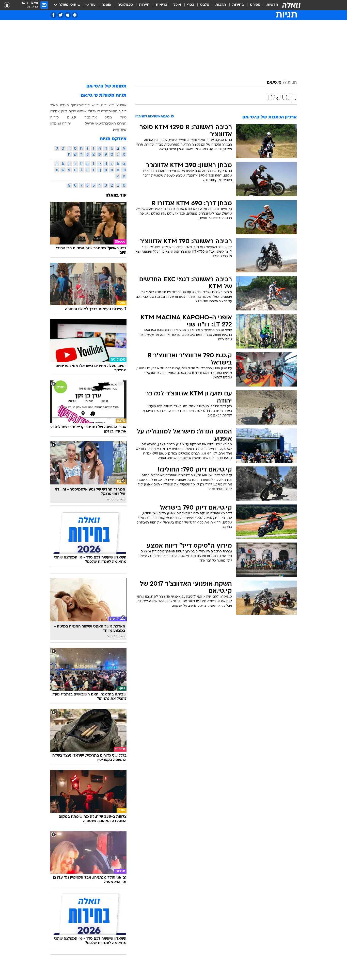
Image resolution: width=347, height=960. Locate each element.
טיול (123, 117)
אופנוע (122, 105)
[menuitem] (269, 5)
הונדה (64, 105)
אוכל (177, 5)
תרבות (220, 5)
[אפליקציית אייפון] (68, 15)
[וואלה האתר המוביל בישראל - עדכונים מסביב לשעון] (291, 5)
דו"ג (103, 105)
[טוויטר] (60, 15)
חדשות (272, 5)
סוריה (54, 117)
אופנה (107, 5)
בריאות (161, 5)
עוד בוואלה (116, 195)
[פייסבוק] (53, 15)
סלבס (204, 5)
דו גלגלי (94, 111)
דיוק (64, 111)
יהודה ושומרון (60, 123)
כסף (190, 5)
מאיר (54, 105)
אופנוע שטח (78, 111)
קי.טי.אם (274, 83)
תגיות (292, 83)
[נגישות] (7, 5)
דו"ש (95, 105)
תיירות (144, 5)
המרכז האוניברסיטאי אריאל (106, 123)
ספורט (255, 5)
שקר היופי (119, 129)
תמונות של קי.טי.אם (106, 86)
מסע (108, 117)
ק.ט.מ (71, 117)
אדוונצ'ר (91, 117)
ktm (112, 105)
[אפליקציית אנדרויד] (75, 15)
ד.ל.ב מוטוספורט (114, 111)
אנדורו (55, 111)
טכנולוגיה (125, 5)
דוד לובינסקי (80, 105)
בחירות (238, 5)
